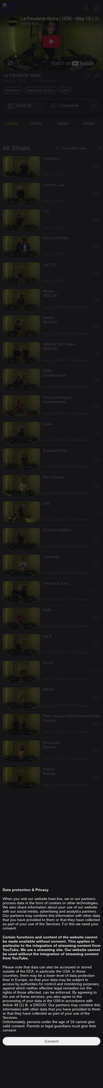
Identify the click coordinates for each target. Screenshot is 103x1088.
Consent (52, 1041)
